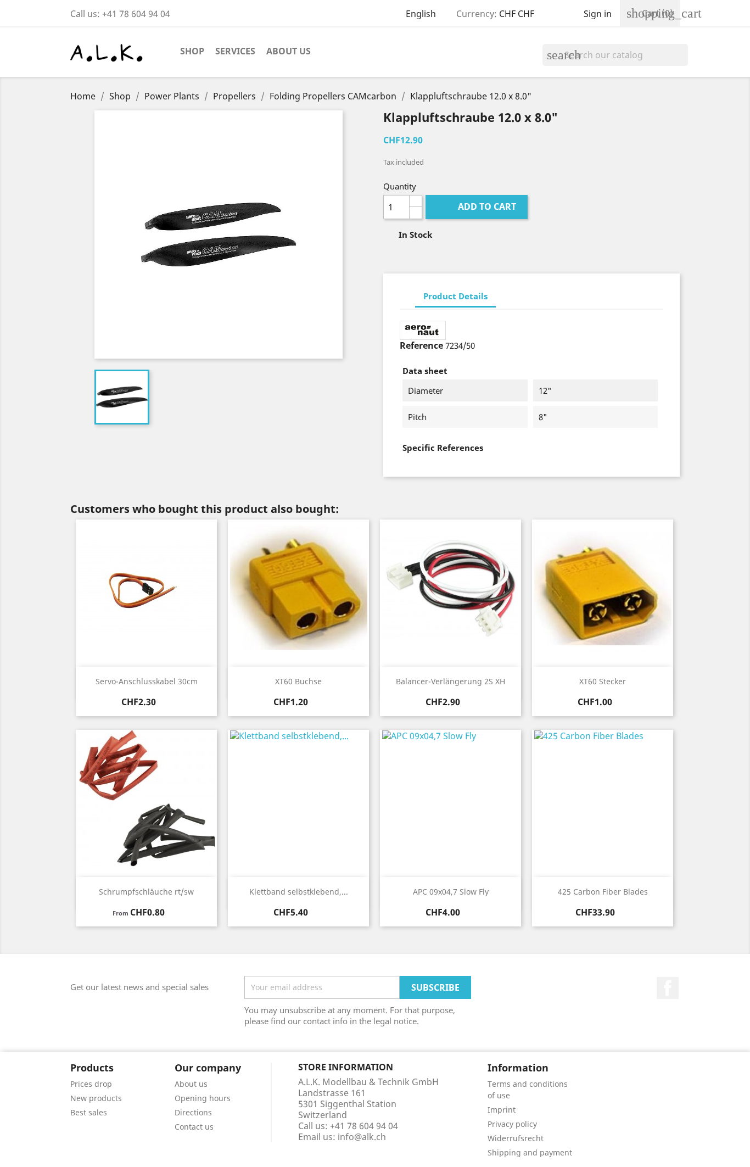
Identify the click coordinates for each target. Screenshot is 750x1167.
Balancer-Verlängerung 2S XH (450, 681)
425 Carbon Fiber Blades (603, 891)
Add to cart (478, 206)
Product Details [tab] (455, 296)
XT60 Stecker (602, 681)
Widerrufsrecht (516, 1138)
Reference (421, 345)
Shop (192, 51)
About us (288, 51)
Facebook (668, 988)
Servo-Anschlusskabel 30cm (147, 681)
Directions (193, 1112)
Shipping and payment (530, 1152)
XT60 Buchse (298, 681)
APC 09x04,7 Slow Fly (451, 891)
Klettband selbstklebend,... (298, 891)
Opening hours (203, 1098)
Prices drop (91, 1084)
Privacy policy (512, 1124)
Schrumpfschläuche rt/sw (146, 891)
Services (235, 51)
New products (96, 1098)
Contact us (194, 1126)
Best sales (88, 1112)
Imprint (502, 1109)
